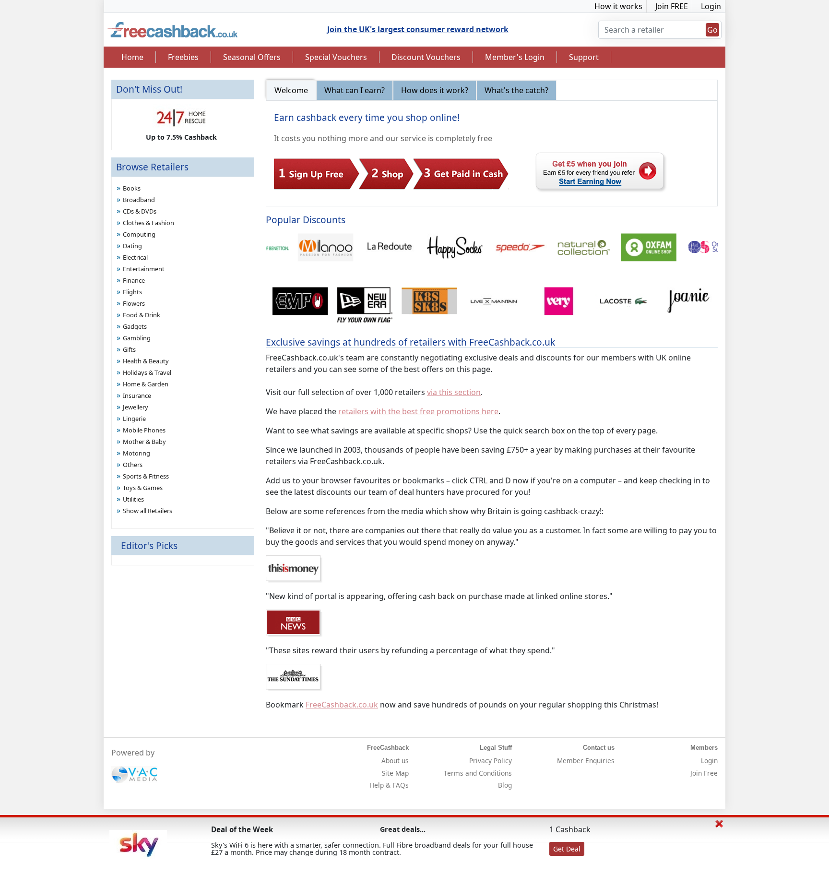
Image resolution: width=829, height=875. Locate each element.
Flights (132, 292)
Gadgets (135, 326)
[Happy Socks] (444, 252)
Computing (139, 234)
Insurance (137, 395)
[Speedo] (508, 252)
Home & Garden (145, 384)
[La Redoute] (379, 252)
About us (395, 760)
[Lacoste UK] (612, 306)
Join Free (704, 773)
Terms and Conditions (478, 773)
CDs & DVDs (139, 211)
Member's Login (515, 57)
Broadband (139, 199)
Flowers (134, 303)
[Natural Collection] (573, 252)
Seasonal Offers (252, 57)
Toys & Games (143, 487)
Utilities (133, 499)
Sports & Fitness (146, 476)
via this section (454, 392)
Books (132, 188)
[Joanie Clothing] (677, 306)
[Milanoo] (315, 252)
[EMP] (290, 306)
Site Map (395, 773)
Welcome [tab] (291, 90)
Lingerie (134, 418)
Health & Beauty (146, 361)
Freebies (183, 57)
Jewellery (135, 407)
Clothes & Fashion (148, 222)
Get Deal (566, 848)
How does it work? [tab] (434, 90)
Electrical (135, 257)
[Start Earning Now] (601, 172)
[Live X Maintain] (483, 306)
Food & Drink (141, 315)
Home (132, 57)
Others (132, 464)
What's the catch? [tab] (516, 90)
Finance (134, 280)
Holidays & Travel (147, 372)
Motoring (136, 453)
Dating (132, 245)
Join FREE (671, 6)
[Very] (548, 306)
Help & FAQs (389, 785)
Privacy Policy (490, 760)
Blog (505, 785)
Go (712, 29)
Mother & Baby (144, 441)
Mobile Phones (144, 430)
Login (711, 6)
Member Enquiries (586, 760)
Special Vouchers (336, 57)
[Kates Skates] (419, 306)
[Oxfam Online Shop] (637, 252)
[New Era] (354, 306)
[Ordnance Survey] (702, 252)
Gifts (129, 349)
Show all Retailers (147, 510)
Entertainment (144, 268)
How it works (618, 6)
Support (584, 57)
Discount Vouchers (426, 57)
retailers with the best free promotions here (418, 411)
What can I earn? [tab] (354, 90)
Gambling (137, 338)
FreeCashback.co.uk (342, 704)
